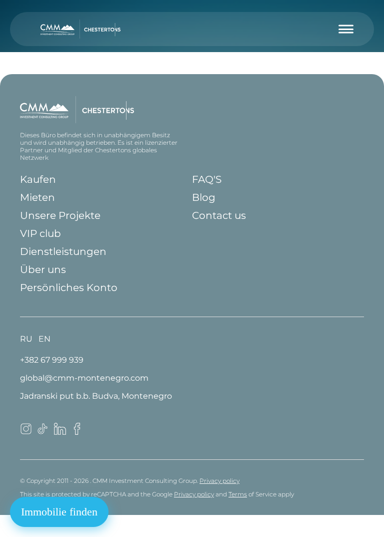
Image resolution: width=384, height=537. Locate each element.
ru (26, 339)
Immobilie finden (59, 511)
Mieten (37, 197)
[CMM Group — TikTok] (43, 432)
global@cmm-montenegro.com (84, 378)
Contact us (219, 215)
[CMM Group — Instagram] (26, 432)
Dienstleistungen (63, 251)
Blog (204, 197)
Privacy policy (220, 480)
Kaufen (38, 179)
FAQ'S (207, 179)
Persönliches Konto (69, 288)
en (44, 339)
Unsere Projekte (60, 215)
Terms (237, 494)
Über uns (43, 269)
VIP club (40, 233)
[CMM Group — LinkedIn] (60, 432)
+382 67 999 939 (52, 360)
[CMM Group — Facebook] (77, 432)
